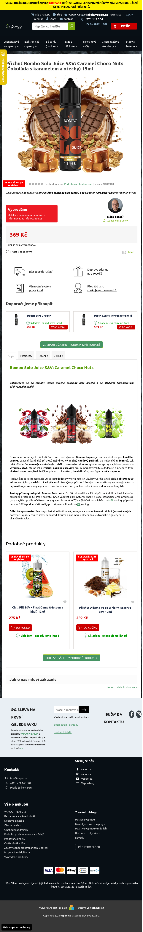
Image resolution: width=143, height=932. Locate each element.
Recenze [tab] (43, 355)
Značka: (104, 183)
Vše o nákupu (42, 14)
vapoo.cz (86, 769)
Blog (59, 14)
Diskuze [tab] (58, 355)
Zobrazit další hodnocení (121, 687)
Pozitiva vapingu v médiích (91, 828)
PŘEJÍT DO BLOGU (89, 847)
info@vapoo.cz (97, 14)
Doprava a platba (14, 820)
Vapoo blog (87, 783)
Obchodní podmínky (16, 829)
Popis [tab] (11, 356)
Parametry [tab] (26, 355)
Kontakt (68, 18)
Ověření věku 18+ (14, 843)
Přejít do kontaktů (21, 787)
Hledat (71, 26)
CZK (128, 14)
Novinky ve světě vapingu (90, 824)
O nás (53, 18)
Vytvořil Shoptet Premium (53, 907)
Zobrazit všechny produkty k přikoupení (71, 344)
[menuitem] (12, 44)
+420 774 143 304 (20, 783)
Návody (79, 837)
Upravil (91, 907)
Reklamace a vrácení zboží (19, 816)
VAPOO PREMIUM (29, 733)
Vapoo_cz (87, 778)
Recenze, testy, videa (87, 833)
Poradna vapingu (85, 819)
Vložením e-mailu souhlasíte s (71, 724)
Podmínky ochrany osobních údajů (24, 834)
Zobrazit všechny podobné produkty (71, 657)
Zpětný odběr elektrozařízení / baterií (26, 847)
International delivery (17, 852)
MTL (110, 500)
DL (78, 504)
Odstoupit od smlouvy (16, 927)
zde (21, 748)
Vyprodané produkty (16, 856)
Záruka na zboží (13, 825)
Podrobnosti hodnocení (78, 183)
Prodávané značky (14, 838)
